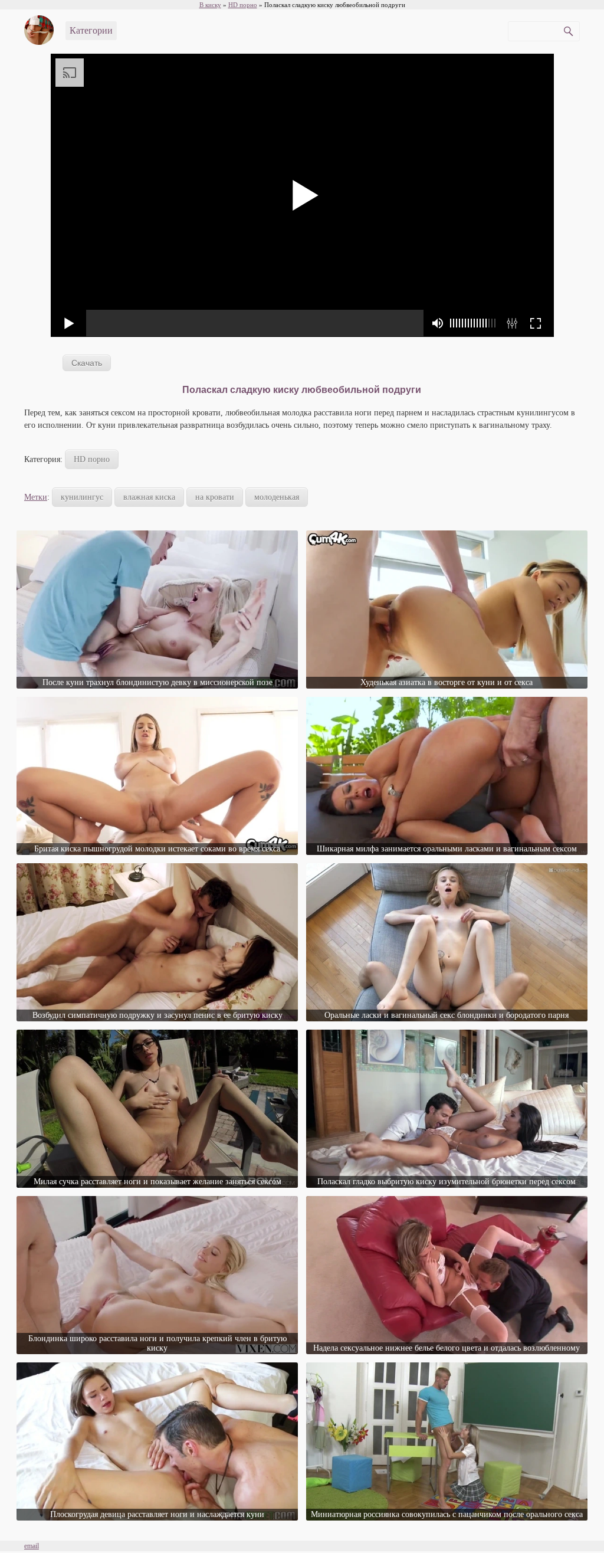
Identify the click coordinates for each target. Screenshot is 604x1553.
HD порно (92, 459)
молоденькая (276, 497)
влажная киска (149, 497)
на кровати (214, 497)
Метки (35, 497)
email (31, 1546)
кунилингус (82, 497)
